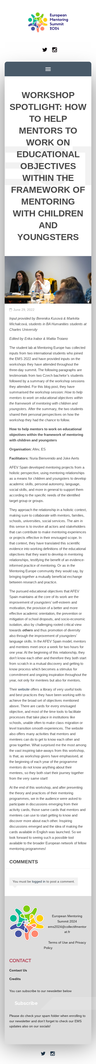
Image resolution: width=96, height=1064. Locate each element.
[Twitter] (45, 50)
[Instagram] (55, 50)
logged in (38, 881)
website (24, 689)
